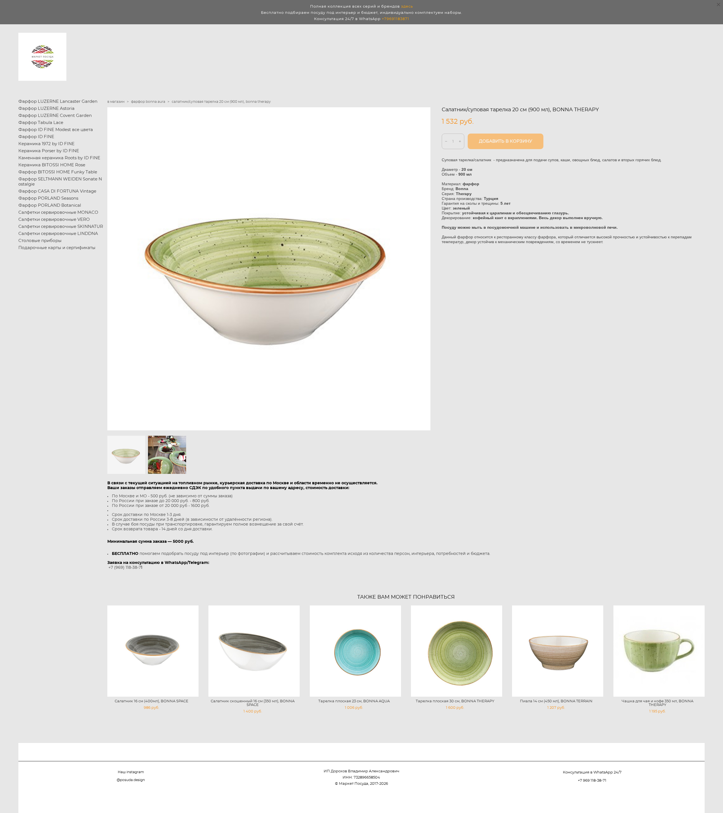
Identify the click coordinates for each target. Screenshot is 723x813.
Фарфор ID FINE (36, 137)
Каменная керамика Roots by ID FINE (59, 158)
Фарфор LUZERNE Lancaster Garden (57, 101)
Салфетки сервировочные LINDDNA (58, 234)
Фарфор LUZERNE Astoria (46, 108)
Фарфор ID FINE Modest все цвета (55, 130)
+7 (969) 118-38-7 (124, 568)
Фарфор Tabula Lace (40, 123)
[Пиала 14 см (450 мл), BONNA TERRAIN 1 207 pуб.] (557, 651)
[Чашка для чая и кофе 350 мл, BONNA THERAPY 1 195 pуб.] (659, 651)
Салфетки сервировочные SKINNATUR (60, 226)
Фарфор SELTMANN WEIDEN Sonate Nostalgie (60, 181)
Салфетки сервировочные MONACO (58, 212)
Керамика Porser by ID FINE (48, 151)
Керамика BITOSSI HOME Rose (51, 165)
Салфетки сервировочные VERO (54, 219)
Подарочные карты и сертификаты (56, 248)
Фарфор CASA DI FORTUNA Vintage (57, 191)
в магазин (116, 101)
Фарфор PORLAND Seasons (48, 198)
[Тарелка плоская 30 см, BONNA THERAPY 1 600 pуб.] (456, 651)
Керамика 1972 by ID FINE (46, 144)
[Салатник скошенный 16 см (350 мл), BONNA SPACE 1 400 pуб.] (254, 651)
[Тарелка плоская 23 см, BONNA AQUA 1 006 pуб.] (355, 651)
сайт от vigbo (693, 799)
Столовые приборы (40, 241)
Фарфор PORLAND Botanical (49, 205)
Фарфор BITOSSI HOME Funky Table (57, 172)
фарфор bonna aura (148, 101)
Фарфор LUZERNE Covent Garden (55, 116)
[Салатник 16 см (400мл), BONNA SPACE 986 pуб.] (153, 651)
